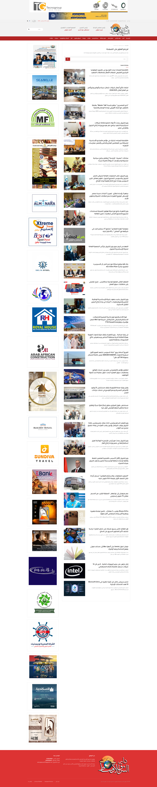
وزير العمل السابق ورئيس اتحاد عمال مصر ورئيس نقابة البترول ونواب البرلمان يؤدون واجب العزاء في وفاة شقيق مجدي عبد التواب (108, 425)
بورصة (84, 38)
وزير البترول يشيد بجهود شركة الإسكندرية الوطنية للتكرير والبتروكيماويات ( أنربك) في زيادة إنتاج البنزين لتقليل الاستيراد (109, 302)
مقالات (51, 38)
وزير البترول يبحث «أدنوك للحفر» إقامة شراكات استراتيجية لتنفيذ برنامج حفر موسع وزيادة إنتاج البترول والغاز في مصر (108, 125)
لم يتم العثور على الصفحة (118, 45)
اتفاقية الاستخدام (113, 21)
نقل (71, 38)
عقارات (88, 38)
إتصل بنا (107, 21)
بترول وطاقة (103, 38)
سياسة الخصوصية (122, 21)
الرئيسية (128, 38)
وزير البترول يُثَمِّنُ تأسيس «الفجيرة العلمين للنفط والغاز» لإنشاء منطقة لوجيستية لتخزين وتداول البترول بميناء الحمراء (108, 461)
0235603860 (49, 758)
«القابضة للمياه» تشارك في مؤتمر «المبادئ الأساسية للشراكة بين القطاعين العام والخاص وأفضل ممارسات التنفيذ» (108, 143)
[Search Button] (29, 29)
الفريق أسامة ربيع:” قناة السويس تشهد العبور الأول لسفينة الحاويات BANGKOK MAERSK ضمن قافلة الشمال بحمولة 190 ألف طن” (108, 355)
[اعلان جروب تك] (78, 6)
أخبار (123, 38)
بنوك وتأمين (118, 38)
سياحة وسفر (95, 38)
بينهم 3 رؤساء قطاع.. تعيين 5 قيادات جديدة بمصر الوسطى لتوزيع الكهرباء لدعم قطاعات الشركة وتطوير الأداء (108, 196)
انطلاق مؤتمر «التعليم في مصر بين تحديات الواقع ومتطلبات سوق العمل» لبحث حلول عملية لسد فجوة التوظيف (108, 372)
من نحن (128, 21)
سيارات (56, 38)
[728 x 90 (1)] (78, 16)
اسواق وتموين (77, 38)
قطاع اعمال (110, 38)
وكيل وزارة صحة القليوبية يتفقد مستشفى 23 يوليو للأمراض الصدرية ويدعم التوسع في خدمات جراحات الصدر (109, 390)
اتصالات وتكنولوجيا (64, 38)
